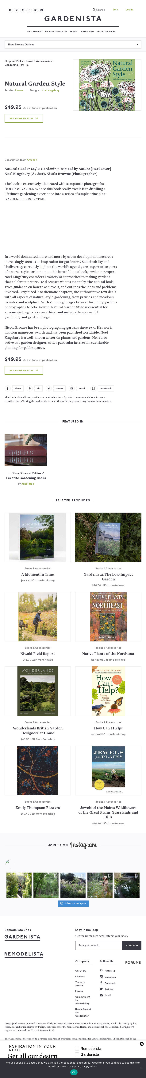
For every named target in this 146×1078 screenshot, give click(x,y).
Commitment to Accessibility (82, 1000)
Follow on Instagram (75, 903)
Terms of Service (80, 984)
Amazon (19, 90)
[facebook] (29, 10)
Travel (74, 32)
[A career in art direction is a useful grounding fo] (127, 885)
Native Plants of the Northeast (108, 654)
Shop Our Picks (106, 32)
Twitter (109, 989)
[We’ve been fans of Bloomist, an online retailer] (19, 885)
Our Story (80, 971)
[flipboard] (10, 10)
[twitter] (35, 10)
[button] (98, 10)
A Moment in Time (37, 575)
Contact (80, 976)
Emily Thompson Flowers (38, 808)
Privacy (79, 991)
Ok (74, 1072)
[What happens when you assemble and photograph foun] (46, 885)
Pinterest (110, 971)
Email (108, 995)
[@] (16, 864)
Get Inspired (34, 32)
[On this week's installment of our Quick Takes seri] (100, 885)
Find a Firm (87, 32)
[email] (41, 10)
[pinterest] (16, 10)
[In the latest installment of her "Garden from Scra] (73, 885)
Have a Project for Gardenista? (83, 1012)
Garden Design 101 (56, 32)
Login (129, 9)
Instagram (110, 977)
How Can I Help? (108, 729)
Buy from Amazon (22, 118)
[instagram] (22, 10)
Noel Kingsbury (50, 90)
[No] (141, 1068)
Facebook (110, 983)
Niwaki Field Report (38, 654)
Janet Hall (27, 484)
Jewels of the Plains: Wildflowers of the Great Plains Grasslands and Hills (108, 813)
